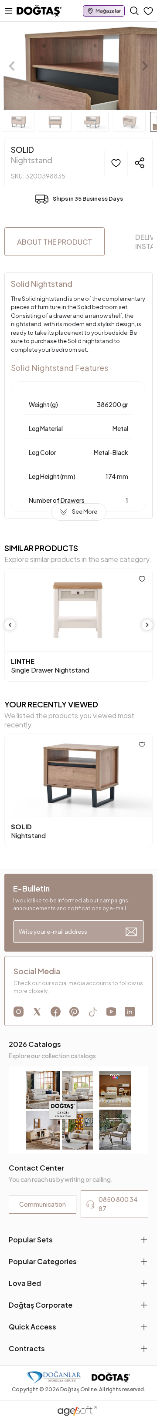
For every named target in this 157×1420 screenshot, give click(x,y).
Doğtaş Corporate (40, 1304)
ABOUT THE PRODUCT (54, 241)
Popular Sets (31, 1239)
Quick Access (32, 1326)
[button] (12, 66)
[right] (147, 625)
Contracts (27, 1348)
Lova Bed (25, 1283)
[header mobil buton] (39, 10)
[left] (10, 625)
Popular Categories (43, 1261)
